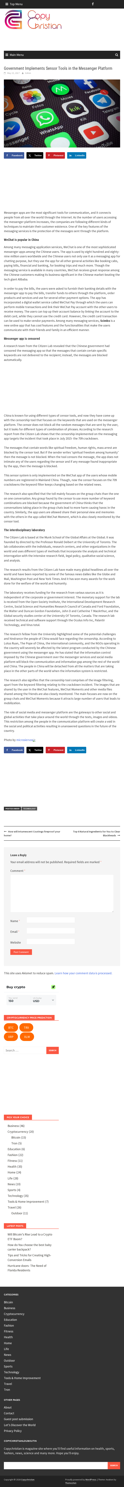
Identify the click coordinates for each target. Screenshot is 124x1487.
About (8, 1407)
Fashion (13, 1155)
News (11, 1184)
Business (13, 1126)
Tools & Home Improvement (26, 1201)
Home (12, 1172)
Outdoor (16, 1213)
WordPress (90, 1479)
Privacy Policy (13, 1431)
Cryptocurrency (18, 1132)
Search (114, 1465)
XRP (10, 1037)
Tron (14, 1143)
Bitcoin (15, 1137)
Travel (12, 1207)
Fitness (12, 1161)
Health (12, 1166)
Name (15, 921)
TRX (26, 1028)
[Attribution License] (34, 740)
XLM (27, 1037)
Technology (29, 808)
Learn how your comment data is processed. (83, 973)
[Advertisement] (62, 39)
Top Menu (16, 4)
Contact (9, 1413)
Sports (12, 1190)
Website (15, 942)
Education (14, 1149)
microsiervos (24, 740)
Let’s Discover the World (20, 1425)
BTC (11, 1028)
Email (14, 932)
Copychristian (27, 1479)
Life (10, 1178)
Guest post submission (18, 1419)
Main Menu (17, 55)
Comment (17, 871)
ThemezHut (70, 1483)
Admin (28, 73)
